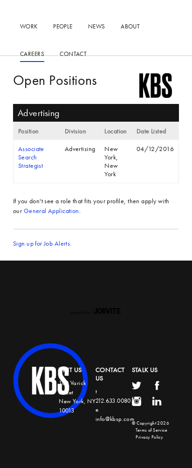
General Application (51, 210)
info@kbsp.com (115, 419)
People (63, 26)
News (96, 26)
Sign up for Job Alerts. (42, 243)
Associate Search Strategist (31, 157)
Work (29, 26)
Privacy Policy (149, 437)
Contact (73, 54)
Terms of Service (151, 430)
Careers (32, 54)
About (130, 26)
